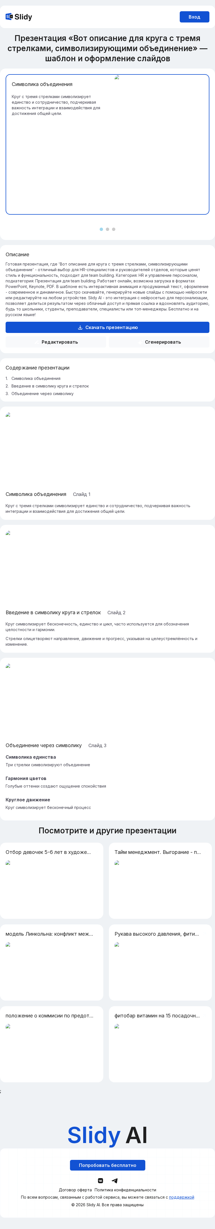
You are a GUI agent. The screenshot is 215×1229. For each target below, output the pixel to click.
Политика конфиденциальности (125, 1190)
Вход (194, 17)
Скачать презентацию (111, 327)
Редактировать (60, 342)
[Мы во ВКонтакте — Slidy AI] (101, 1181)
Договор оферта (75, 1190)
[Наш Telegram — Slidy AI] (114, 1180)
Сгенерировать (163, 342)
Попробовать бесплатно (107, 1165)
